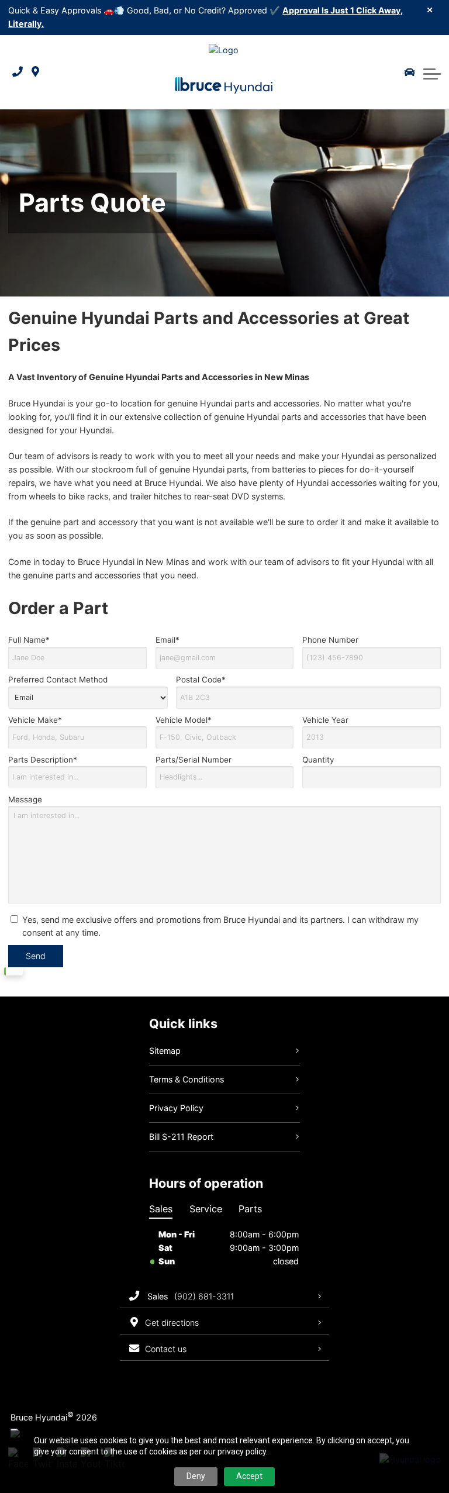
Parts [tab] (250, 1209)
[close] (430, 9)
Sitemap (165, 1051)
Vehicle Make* (35, 720)
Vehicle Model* (184, 720)
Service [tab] (205, 1209)
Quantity (318, 759)
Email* (167, 639)
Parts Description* (42, 759)
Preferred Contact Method (58, 679)
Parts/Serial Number (194, 759)
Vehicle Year (325, 720)
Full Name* (29, 639)
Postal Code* (201, 679)
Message (25, 799)
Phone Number (330, 639)
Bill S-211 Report (181, 1137)
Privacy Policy (176, 1108)
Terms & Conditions (186, 1079)
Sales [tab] (160, 1209)
